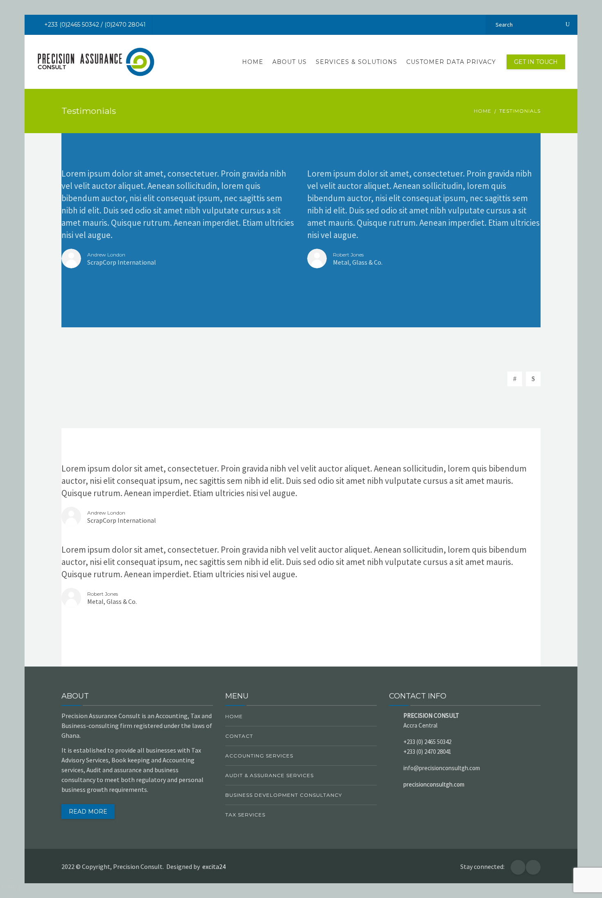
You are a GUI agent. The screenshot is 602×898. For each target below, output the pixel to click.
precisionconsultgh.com (433, 784)
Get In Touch (536, 62)
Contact (239, 736)
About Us (289, 62)
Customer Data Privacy (451, 62)
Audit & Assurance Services (269, 775)
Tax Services (245, 815)
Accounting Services (259, 756)
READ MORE (88, 811)
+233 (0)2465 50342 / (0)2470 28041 (95, 24)
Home (252, 62)
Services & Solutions (356, 62)
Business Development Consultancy (283, 795)
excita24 (215, 866)
